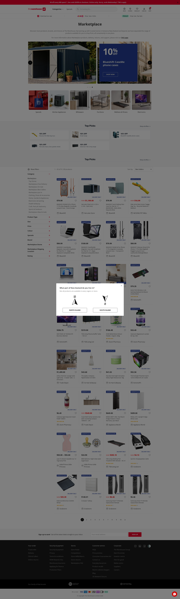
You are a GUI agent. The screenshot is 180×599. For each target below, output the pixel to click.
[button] (174, 594)
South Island (105, 310)
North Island (75, 310)
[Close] (121, 285)
